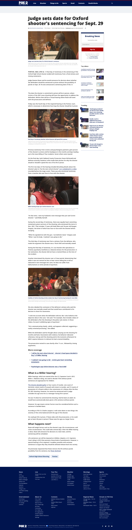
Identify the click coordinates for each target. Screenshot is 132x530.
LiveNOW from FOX (40, 477)
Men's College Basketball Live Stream (105, 510)
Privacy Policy (94, 56)
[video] (100, 71)
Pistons (101, 483)
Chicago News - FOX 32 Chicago (89, 499)
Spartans (101, 481)
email (112, 526)
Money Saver (86, 485)
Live (36, 472)
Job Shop (37, 506)
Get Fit (85, 483)
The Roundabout (23, 483)
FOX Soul (37, 479)
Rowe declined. (56, 451)
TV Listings (21, 502)
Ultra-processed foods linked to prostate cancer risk (88, 76)
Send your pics (54, 474)
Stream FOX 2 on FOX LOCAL (40, 474)
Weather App (70, 476)
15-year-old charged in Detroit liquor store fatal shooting (96, 145)
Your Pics (54, 472)
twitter (106, 526)
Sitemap (37, 517)
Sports (101, 472)
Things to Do (22, 489)
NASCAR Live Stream (104, 506)
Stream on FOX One (106, 497)
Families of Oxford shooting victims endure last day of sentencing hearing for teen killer (52, 298)
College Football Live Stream (104, 501)
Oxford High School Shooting (58, 28)
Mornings (86, 472)
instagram (109, 526)
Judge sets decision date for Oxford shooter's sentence (43, 61)
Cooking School (87, 481)
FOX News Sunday (23, 490)
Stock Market (70, 502)
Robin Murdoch (33, 28)
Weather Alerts (71, 478)
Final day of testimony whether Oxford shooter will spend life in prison (47, 139)
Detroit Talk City (23, 478)
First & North (102, 476)
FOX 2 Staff (38, 499)
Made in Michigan (23, 479)
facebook (102, 526)
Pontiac (55, 456)
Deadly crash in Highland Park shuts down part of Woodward (97, 120)
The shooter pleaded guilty (37, 385)
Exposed (53, 507)
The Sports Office (103, 474)
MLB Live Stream (103, 504)
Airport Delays (70, 481)
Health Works (86, 479)
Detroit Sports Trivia (56, 478)
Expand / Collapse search (112, 3)
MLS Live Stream (103, 517)
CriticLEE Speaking (23, 501)
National (21, 485)
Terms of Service (93, 58)
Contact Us (38, 501)
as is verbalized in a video (68, 169)
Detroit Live (22, 481)
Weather (70, 472)
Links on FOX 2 (87, 489)
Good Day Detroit (87, 474)
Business (21, 487)
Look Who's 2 (54, 479)
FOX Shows (22, 499)
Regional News (88, 497)
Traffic (68, 479)
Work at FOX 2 (38, 502)
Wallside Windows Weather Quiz (57, 499)
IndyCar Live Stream (104, 507)
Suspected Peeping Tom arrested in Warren (87, 90)
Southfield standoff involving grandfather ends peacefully (88, 70)
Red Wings (102, 487)
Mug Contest (86, 478)
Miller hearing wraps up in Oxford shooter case (41, 206)
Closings (69, 474)
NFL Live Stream (103, 499)
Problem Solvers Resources (42, 515)
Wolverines (102, 479)
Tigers (100, 485)
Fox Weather (70, 483)
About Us (38, 497)
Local (20, 474)
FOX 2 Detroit (47, 28)
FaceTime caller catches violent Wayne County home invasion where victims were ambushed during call (97, 137)
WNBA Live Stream (104, 516)
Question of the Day (56, 476)
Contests (21, 504)
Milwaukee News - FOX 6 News (89, 502)
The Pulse (21, 476)
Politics (20, 492)
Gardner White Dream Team (56, 502)
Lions (100, 478)
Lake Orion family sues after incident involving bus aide (88, 97)
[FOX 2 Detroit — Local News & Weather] (24, 3)
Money (69, 497)
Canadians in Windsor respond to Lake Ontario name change (87, 84)
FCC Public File (38, 510)
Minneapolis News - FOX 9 (89, 505)
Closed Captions (39, 513)
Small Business (71, 504)
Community (38, 508)
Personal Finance (71, 499)
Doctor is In (86, 487)
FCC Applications (39, 512)
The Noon (85, 476)
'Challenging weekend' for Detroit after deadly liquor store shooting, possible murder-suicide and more (97, 112)
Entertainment (24, 497)
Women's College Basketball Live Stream (105, 513)
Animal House (70, 485)
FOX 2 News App (39, 504)
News (21, 472)
